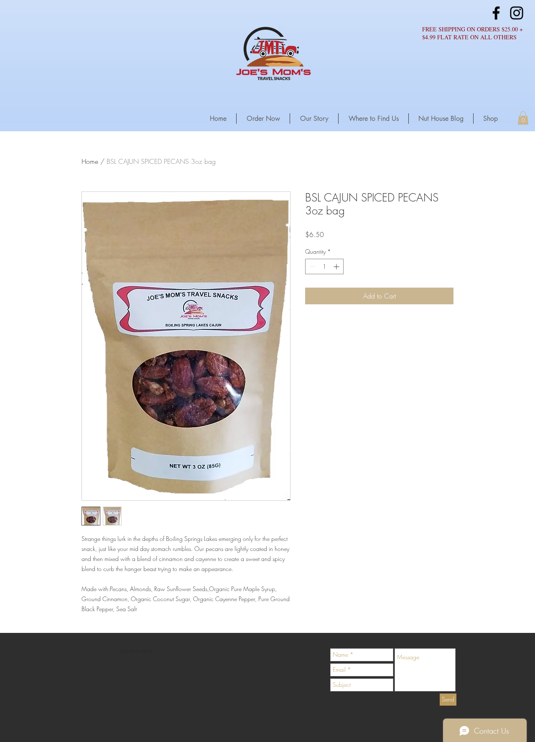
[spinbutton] (324, 266)
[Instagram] (516, 13)
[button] (523, 118)
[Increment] (337, 266)
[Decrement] (311, 266)
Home (90, 161)
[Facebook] (496, 13)
